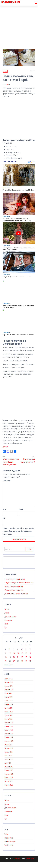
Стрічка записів (9, 838)
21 (18, 657)
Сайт (4, 518)
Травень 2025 (8, 715)
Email (21, 509)
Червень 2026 (9, 682)
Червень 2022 (9, 785)
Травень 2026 (8, 686)
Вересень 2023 (9, 741)
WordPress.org (9, 845)
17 (30, 653)
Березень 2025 (9, 722)
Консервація (8, 620)
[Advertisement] (19, 25)
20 (14, 657)
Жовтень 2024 (9, 726)
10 (30, 649)
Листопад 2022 (9, 766)
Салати (6, 624)
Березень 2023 (9, 759)
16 (26, 653)
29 (22, 661)
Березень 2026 (9, 689)
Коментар (7, 480)
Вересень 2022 (9, 774)
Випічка (5, 71)
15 (22, 653)
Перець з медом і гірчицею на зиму (15, 579)
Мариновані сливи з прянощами (14, 590)
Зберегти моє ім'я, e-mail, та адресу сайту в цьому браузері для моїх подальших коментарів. (19, 531)
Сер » (10, 664)
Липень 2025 (8, 708)
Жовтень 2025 (9, 700)
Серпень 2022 (9, 777)
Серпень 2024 (9, 730)
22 (22, 657)
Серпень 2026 (9, 678)
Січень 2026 (8, 693)
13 (14, 653)
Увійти (6, 834)
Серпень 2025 (9, 704)
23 (26, 657)
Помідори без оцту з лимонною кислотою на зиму (19, 582)
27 (14, 661)
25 (5, 661)
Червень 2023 (9, 748)
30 (26, 661)
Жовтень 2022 (9, 770)
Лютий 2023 (8, 763)
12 (10, 653)
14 (18, 653)
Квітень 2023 (8, 755)
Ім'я (5, 509)
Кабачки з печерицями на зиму (14, 586)
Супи (6, 627)
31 (30, 661)
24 (30, 657)
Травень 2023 (8, 752)
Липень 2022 (8, 781)
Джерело (5, 447)
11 (5, 653)
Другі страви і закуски (10, 616)
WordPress (17, 859)
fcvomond (7, 84)
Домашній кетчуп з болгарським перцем (16, 593)
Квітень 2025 (8, 719)
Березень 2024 (9, 733)
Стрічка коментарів (10, 841)
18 (5, 657)
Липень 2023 (8, 744)
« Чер (6, 664)
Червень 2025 (9, 711)
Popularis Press (29, 859)
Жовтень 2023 (9, 737)
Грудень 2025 (8, 697)
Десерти (7, 613)
